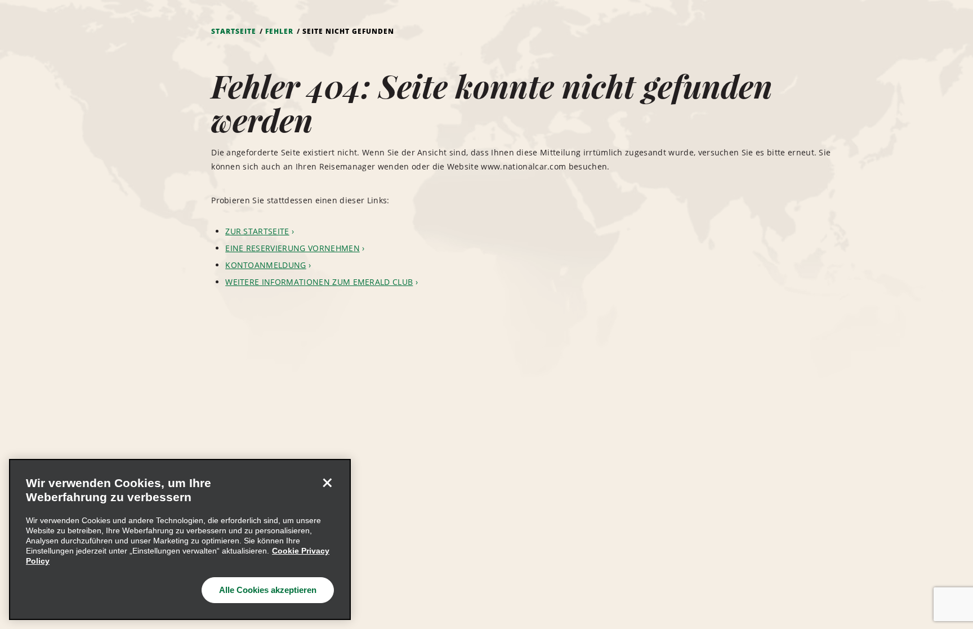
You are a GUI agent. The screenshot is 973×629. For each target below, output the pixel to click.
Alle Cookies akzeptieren (267, 590)
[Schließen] (327, 482)
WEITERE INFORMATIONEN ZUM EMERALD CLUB (319, 281)
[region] (180, 539)
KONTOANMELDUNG (265, 265)
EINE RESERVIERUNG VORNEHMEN (292, 248)
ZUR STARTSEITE (257, 231)
